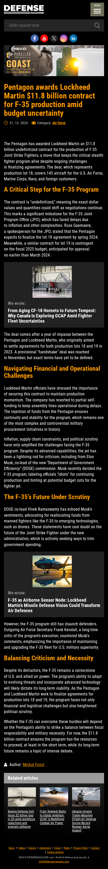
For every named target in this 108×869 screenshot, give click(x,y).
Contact (95, 847)
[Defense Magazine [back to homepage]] (24, 9)
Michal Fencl (33, 764)
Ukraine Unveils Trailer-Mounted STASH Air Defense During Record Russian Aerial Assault (84, 821)
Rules (67, 847)
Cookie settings (55, 852)
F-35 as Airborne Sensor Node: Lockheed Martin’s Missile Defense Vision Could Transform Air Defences (54, 605)
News (12, 847)
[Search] (97, 25)
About (58, 847)
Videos (21, 847)
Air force (59, 123)
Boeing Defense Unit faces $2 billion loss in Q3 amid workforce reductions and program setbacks (21, 819)
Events (32, 847)
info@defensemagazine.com (54, 861)
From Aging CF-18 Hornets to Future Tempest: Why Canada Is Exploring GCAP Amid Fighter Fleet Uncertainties (52, 315)
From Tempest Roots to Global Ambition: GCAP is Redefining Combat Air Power (53, 817)
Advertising (45, 847)
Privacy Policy (80, 847)
